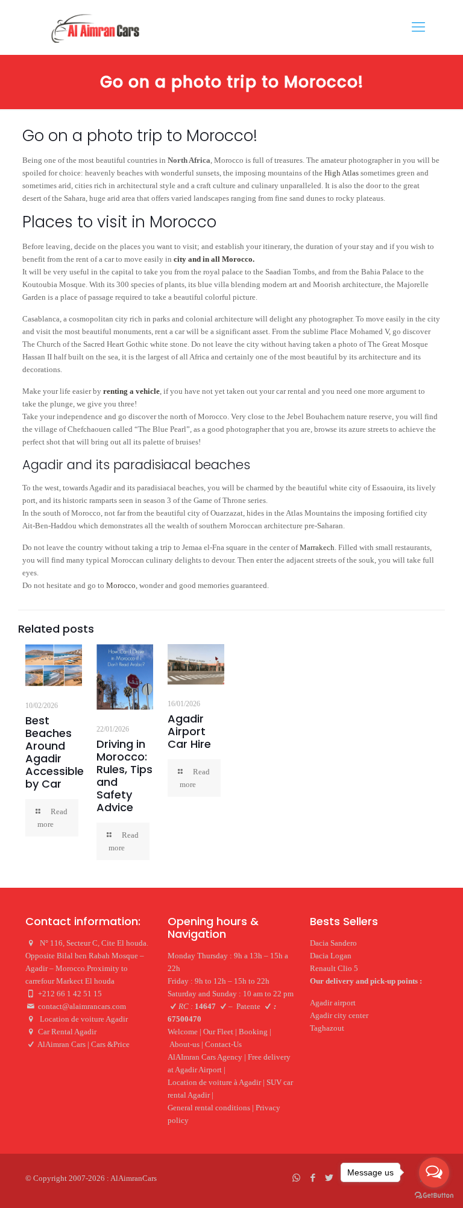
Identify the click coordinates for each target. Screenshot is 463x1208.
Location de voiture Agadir (85, 1018)
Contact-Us (223, 1044)
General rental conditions (209, 1107)
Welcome (183, 1031)
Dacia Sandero (333, 942)
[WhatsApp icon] (296, 1178)
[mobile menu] (418, 27)
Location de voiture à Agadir (214, 1082)
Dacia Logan (330, 955)
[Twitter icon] (329, 1178)
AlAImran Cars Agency (205, 1056)
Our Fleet (218, 1031)
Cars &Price (110, 1044)
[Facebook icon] (312, 1178)
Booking (253, 1031)
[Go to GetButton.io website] (434, 1196)
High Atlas (341, 172)
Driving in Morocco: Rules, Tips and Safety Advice (124, 775)
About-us (184, 1044)
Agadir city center (339, 1015)
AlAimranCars (133, 1178)
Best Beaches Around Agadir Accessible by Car (54, 752)
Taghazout (327, 1027)
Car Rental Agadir (67, 1031)
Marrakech (317, 547)
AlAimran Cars (61, 1044)
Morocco (121, 585)
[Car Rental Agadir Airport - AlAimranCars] (94, 27)
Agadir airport (333, 1002)
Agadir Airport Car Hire (189, 731)
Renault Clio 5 (334, 968)
